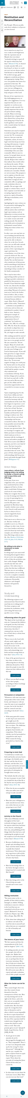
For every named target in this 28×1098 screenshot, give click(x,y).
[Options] (24, 7)
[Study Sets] (14, 7)
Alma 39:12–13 (17, 655)
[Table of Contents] (2, 7)
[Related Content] (21, 7)
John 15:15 (14, 539)
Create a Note (16, 675)
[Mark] (2, 24)
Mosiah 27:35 (13, 64)
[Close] (2, 21)
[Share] (2, 30)
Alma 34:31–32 (14, 785)
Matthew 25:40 (15, 537)
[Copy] (2, 28)
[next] (21, 1096)
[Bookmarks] (18, 7)
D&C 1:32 (20, 946)
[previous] (7, 1096)
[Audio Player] (23, 1093)
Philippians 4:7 (14, 459)
